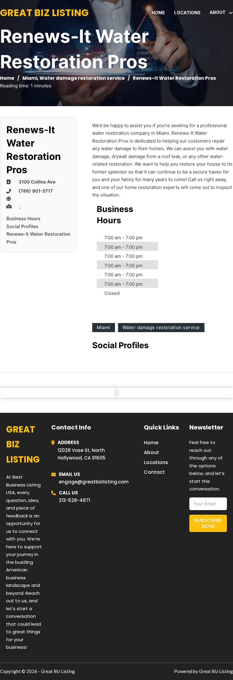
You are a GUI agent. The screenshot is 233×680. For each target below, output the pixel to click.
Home (158, 12)
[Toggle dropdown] (230, 13)
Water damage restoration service (82, 78)
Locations (187, 12)
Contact (154, 472)
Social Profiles (22, 226)
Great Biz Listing (44, 12)
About (151, 452)
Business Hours (23, 218)
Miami (29, 78)
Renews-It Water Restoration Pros (38, 238)
